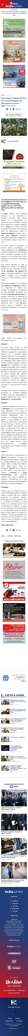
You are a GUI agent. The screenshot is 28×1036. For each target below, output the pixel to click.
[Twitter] (10, 109)
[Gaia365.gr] (14, 961)
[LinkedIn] (13, 109)
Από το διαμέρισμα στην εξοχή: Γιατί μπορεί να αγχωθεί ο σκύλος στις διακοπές (18, 720)
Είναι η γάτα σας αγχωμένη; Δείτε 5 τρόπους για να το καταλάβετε (17, 729)
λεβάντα (3, 457)
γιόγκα (8, 227)
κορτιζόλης (10, 271)
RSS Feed (15, 911)
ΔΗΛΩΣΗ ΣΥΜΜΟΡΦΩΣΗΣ (9, 990)
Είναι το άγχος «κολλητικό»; (17, 737)
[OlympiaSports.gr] (14, 954)
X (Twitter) (15, 903)
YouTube (15, 906)
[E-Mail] (16, 109)
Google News (20, 677)
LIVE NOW (14, 10)
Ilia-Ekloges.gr (19, 1021)
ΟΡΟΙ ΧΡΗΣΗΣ (22, 990)
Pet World (13, 723)
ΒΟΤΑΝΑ (18, 536)
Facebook (15, 901)
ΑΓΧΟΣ (10, 536)
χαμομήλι (4, 365)
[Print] (20, 109)
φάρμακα (14, 235)
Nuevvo (17, 1028)
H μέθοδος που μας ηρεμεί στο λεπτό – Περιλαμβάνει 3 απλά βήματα (18, 710)
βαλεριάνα (6, 408)
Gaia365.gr (17, 1018)
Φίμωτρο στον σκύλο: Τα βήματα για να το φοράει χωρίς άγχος (18, 758)
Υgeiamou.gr (9, 525)
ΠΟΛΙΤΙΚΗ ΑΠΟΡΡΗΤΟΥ (14, 993)
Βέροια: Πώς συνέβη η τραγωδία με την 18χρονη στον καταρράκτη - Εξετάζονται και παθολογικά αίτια (14, 13)
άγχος (6, 213)
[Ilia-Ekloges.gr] (14, 968)
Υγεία (2, 95)
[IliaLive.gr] (14, 946)
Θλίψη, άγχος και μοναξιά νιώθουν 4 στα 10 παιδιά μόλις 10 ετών (18, 701)
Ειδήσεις (23, 681)
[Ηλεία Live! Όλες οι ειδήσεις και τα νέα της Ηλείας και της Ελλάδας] (14, 4)
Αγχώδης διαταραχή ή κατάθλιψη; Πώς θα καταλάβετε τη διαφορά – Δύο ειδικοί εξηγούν (18, 767)
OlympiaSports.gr (9, 1021)
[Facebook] (7, 109)
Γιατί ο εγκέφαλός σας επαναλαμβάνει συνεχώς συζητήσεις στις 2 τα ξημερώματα (16, 748)
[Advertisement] (14, 655)
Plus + (11, 741)
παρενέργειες (22, 250)
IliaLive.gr (10, 1018)
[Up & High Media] (14, 983)
